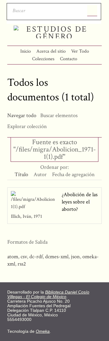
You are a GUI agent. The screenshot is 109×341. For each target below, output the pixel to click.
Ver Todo (80, 51)
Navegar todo (21, 115)
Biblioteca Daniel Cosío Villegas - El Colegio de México (48, 294)
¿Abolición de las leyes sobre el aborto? (79, 202)
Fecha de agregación (73, 174)
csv (24, 256)
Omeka (43, 331)
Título (21, 174)
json (75, 256)
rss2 (22, 263)
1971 (38, 216)
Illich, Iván (21, 216)
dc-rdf (36, 256)
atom (12, 256)
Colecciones (43, 59)
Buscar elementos (59, 115)
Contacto (68, 59)
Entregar (92, 10)
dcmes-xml (56, 256)
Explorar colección (27, 126)
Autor (40, 174)
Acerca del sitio (51, 51)
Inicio (25, 51)
